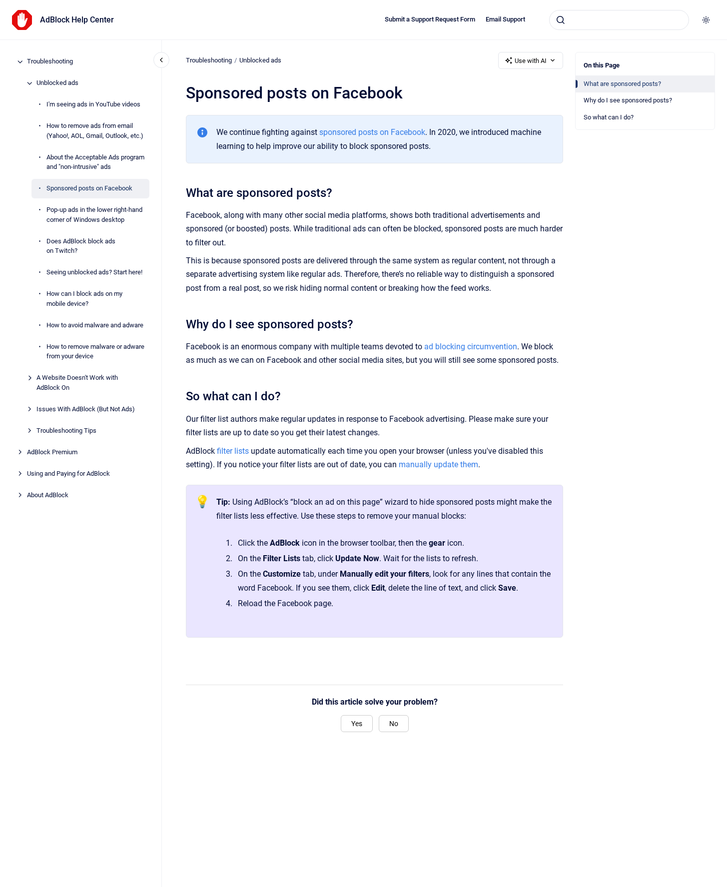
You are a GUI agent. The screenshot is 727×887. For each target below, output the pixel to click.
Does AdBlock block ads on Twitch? (80, 246)
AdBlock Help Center (77, 19)
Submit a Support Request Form (430, 19)
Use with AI (531, 60)
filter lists (233, 451)
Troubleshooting (50, 61)
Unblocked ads (57, 83)
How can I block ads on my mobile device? (84, 299)
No (393, 724)
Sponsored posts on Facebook (89, 188)
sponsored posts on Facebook (372, 132)
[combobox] (619, 19)
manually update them (438, 464)
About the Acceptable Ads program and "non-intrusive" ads (95, 162)
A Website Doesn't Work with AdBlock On (77, 383)
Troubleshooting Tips (66, 430)
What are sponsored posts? (622, 83)
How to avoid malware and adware (94, 325)
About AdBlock (47, 495)
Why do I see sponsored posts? (628, 100)
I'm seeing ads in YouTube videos (93, 104)
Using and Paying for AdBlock (68, 473)
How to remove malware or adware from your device (95, 351)
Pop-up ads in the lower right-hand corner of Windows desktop (94, 215)
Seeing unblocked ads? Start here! (94, 272)
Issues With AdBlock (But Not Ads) (85, 409)
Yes (356, 724)
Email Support (505, 19)
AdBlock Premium (52, 452)
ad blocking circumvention (470, 346)
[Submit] (561, 20)
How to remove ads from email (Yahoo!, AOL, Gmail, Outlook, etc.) (94, 131)
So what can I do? (609, 117)
